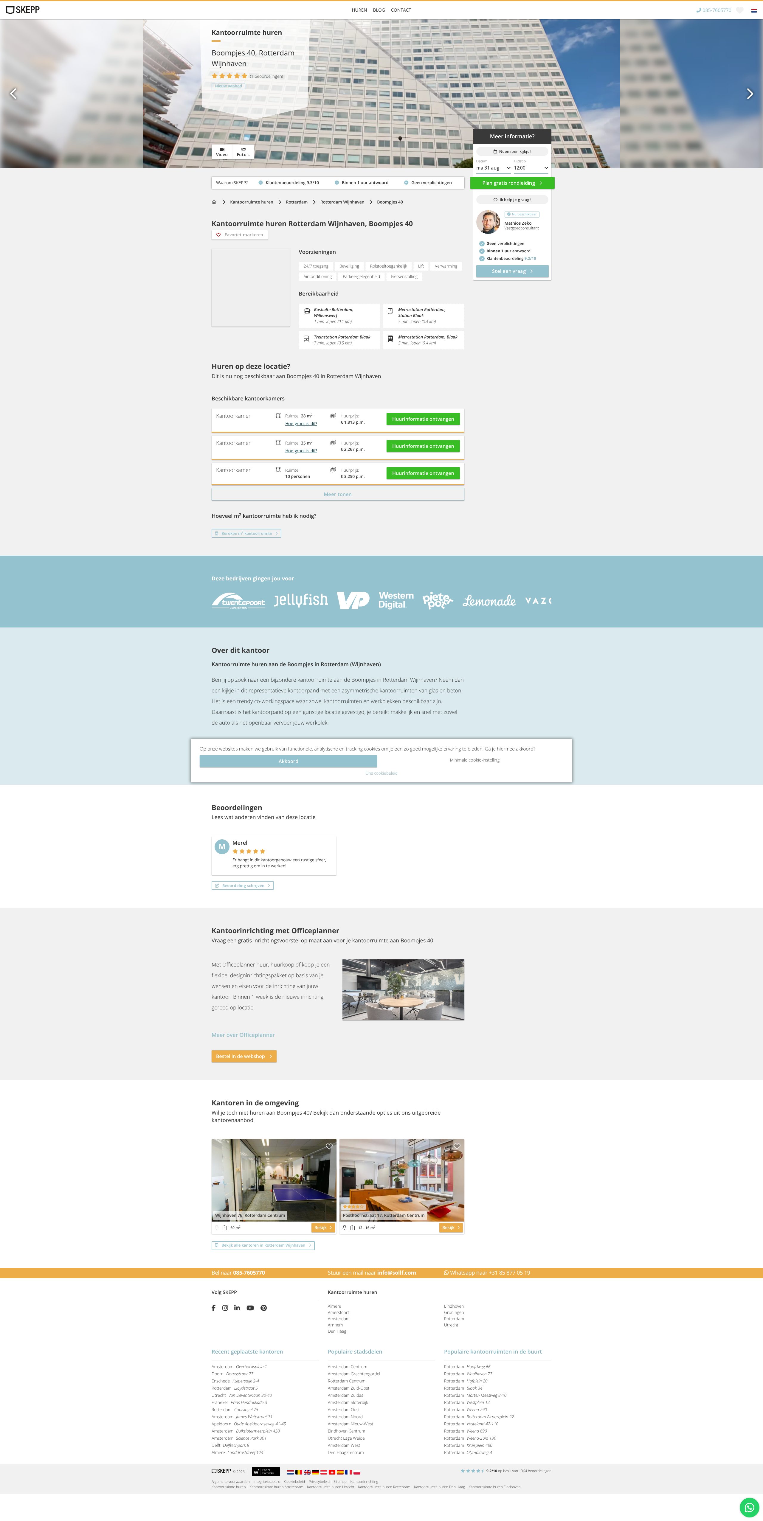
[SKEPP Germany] (316, 1471)
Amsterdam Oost (344, 1410)
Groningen (454, 1312)
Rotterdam (297, 202)
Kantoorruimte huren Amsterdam (276, 1486)
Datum (482, 161)
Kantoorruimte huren (251, 202)
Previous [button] (13, 93)
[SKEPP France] (349, 1471)
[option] (381, 93)
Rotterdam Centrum (346, 1381)
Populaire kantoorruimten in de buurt (493, 1351)
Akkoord (288, 761)
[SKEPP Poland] (357, 1471)
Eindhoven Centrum (346, 1431)
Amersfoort (338, 1312)
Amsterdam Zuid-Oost (348, 1388)
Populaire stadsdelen (355, 1351)
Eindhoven (454, 1306)
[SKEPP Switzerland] (333, 1471)
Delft (230, 1445)
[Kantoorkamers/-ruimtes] (224, 1227)
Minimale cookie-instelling (475, 759)
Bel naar (238, 1272)
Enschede (235, 1381)
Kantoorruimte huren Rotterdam (384, 1486)
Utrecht (451, 1325)
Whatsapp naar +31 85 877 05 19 (489, 1272)
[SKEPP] (22, 10)
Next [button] (749, 93)
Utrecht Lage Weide (346, 1438)
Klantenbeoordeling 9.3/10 (238, 181)
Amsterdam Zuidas (345, 1395)
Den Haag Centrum (346, 1452)
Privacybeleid (319, 1481)
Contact (401, 10)
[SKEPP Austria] (324, 1471)
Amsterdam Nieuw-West (350, 1424)
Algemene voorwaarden (231, 1481)
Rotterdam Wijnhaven (342, 202)
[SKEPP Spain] (341, 1471)
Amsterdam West (344, 1445)
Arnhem (335, 1325)
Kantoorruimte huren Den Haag (439, 1486)
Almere (334, 1306)
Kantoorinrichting (364, 1481)
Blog (379, 10)
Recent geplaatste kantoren (247, 1351)
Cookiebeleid (294, 1481)
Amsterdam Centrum (347, 1367)
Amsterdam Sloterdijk (348, 1402)
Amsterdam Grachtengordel (354, 1374)
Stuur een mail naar (372, 1272)
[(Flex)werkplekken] (217, 1227)
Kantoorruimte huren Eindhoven (494, 1486)
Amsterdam (339, 1319)
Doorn (232, 1374)
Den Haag (337, 1331)
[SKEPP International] (308, 1471)
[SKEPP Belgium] (299, 1471)
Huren (359, 10)
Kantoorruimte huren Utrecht (330, 1486)
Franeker (239, 1402)
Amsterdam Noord (345, 1417)
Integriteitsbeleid (267, 1481)
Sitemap (340, 1481)
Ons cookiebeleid (381, 773)
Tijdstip (520, 161)
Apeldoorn (249, 1424)
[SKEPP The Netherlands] (291, 1471)
